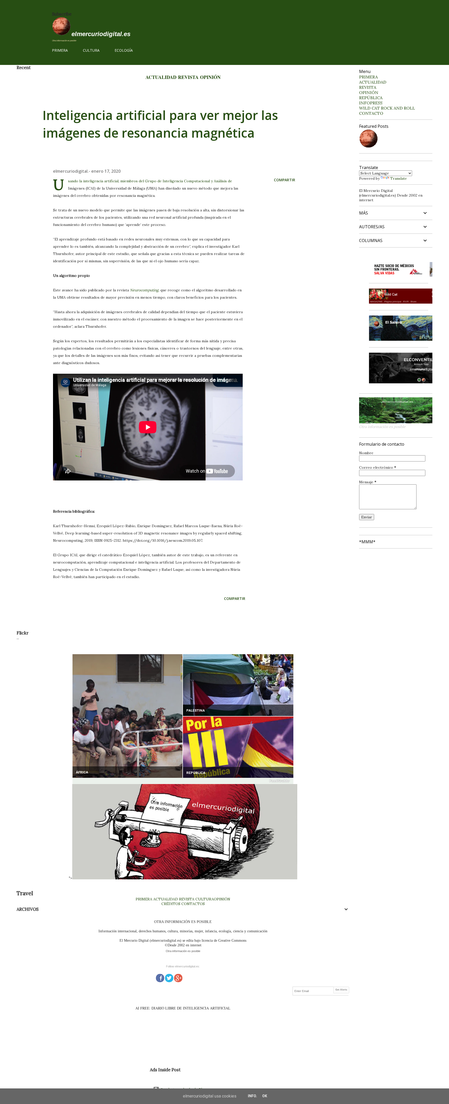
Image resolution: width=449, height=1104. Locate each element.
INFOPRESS (370, 102)
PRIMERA (60, 50)
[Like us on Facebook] (160, 977)
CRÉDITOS (170, 903)
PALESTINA (195, 710)
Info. (252, 1096)
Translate (398, 178)
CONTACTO (371, 113)
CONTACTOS (192, 903)
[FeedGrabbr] (182, 781)
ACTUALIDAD (161, 77)
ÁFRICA (82, 772)
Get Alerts (341, 989)
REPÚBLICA (195, 773)
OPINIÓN (210, 77)
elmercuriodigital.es (100, 33)
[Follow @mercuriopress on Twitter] (169, 977)
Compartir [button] (284, 179)
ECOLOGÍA (124, 50)
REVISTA (188, 77)
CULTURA (91, 50)
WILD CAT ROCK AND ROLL (387, 108)
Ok (264, 1096)
